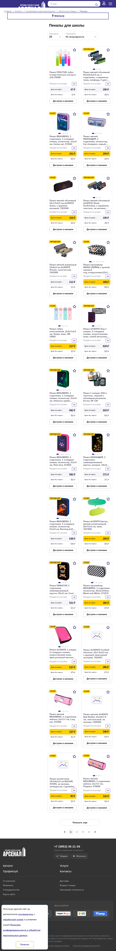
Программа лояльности (72, 889)
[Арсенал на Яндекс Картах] (63, 913)
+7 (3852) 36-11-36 (67, 846)
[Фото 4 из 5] (65, 133)
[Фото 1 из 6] (92, 582)
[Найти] (96, 5)
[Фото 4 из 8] (96, 261)
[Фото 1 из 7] (57, 390)
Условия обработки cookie (58, 946)
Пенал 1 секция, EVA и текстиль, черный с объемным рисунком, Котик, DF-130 (95, 397)
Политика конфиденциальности (86, 946)
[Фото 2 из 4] (96, 69)
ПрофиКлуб (10, 871)
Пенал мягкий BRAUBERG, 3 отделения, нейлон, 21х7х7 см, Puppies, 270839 (96, 782)
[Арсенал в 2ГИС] (82, 913)
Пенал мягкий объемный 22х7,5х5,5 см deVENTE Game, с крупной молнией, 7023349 (63, 204)
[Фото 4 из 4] (100, 69)
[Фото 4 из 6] (98, 582)
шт (74, 84)
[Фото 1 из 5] (59, 133)
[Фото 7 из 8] (101, 261)
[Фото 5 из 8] (98, 261)
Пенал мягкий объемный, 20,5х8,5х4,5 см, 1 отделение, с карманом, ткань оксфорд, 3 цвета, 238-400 (96, 77)
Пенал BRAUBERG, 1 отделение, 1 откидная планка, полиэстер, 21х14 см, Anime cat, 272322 (63, 140)
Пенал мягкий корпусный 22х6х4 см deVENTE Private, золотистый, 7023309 (63, 268)
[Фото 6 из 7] (67, 390)
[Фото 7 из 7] (69, 390)
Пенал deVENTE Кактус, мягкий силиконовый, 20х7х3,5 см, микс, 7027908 (95, 525)
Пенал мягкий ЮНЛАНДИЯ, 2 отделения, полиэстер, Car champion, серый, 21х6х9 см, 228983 (95, 141)
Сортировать (71, 34)
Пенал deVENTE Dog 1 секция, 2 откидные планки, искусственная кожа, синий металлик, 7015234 (95, 334)
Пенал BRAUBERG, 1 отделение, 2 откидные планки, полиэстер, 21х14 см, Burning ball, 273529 (62, 526)
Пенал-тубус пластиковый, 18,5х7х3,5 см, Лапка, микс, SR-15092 (63, 333)
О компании (9, 881)
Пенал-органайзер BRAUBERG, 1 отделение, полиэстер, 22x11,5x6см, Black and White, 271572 (96, 589)
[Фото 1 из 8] (90, 261)
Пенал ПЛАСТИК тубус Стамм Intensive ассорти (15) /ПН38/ (63, 75)
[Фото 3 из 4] (98, 69)
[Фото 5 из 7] (65, 390)
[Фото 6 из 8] (100, 261)
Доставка (64, 881)
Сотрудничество (11, 889)
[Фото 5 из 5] (67, 133)
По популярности (75, 37)
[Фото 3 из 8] (94, 261)
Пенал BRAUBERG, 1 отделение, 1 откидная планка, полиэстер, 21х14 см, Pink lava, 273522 (63, 461)
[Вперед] (95, 831)
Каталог (18, 11)
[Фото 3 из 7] (61, 390)
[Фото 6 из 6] (101, 582)
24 (50, 36)
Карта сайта (9, 894)
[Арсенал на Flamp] (100, 913)
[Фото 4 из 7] (63, 390)
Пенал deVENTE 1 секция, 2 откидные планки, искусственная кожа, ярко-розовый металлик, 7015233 (63, 654)
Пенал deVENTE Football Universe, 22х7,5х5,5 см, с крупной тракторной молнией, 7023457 (96, 654)
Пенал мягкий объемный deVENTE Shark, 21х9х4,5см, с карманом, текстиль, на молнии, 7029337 (96, 205)
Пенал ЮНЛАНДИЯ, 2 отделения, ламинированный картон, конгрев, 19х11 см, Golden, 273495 (95, 462)
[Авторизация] (103, 4)
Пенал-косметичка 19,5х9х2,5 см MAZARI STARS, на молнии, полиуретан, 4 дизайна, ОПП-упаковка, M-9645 (62, 784)
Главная (7, 11)
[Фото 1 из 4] (94, 69)
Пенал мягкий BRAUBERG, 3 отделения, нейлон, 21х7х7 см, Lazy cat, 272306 (63, 718)
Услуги (64, 865)
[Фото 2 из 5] (61, 133)
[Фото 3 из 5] (63, 133)
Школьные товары (67, 11)
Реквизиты (8, 885)
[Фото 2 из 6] (94, 582)
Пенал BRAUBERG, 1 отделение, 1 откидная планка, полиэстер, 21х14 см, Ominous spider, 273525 (63, 398)
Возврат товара (67, 885)
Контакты (65, 871)
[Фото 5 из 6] (100, 582)
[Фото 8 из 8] (103, 261)
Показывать (54, 34)
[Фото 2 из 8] (92, 261)
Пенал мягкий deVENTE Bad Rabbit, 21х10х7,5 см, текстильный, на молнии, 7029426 (95, 718)
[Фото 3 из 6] (96, 582)
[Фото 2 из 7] (60, 390)
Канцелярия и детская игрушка (40, 11)
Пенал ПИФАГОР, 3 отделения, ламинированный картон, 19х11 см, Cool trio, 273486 (61, 590)
